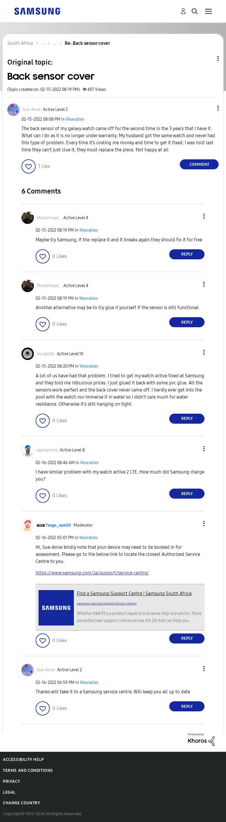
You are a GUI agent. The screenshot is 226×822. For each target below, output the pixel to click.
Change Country (21, 802)
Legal (9, 792)
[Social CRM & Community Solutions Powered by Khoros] (201, 739)
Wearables (75, 119)
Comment (199, 164)
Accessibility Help (23, 759)
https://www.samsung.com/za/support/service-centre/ (92, 573)
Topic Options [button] (208, 58)
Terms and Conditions (28, 770)
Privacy (11, 781)
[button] (208, 108)
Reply (187, 254)
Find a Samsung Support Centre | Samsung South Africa (134, 593)
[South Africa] (37, 11)
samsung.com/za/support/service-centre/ (107, 603)
